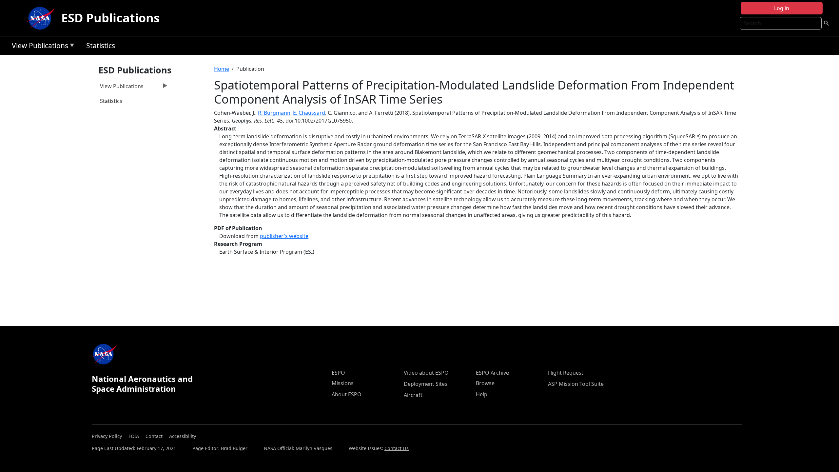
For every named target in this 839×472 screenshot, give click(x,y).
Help (481, 394)
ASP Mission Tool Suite (576, 383)
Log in (781, 8)
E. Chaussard (309, 112)
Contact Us (396, 448)
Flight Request (565, 372)
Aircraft (413, 395)
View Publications (38, 46)
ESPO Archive (492, 372)
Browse (485, 383)
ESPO (338, 372)
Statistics (100, 45)
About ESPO (346, 394)
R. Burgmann (274, 112)
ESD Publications (110, 18)
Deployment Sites (425, 383)
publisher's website (284, 236)
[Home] (42, 18)
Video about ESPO (426, 372)
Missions (343, 383)
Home (221, 68)
